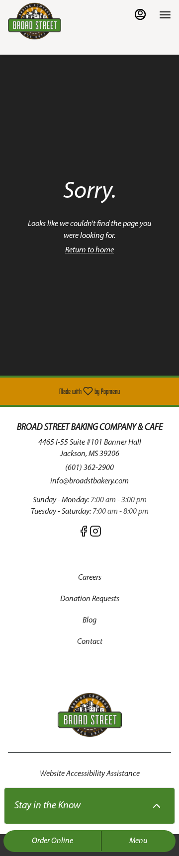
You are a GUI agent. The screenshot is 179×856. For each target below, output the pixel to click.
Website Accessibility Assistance (90, 774)
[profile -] (140, 14)
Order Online (52, 841)
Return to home (89, 250)
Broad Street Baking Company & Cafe (89, 715)
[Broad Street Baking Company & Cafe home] (52, 21)
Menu (138, 841)
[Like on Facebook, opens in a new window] (84, 534)
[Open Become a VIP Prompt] (157, 806)
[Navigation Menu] (165, 14)
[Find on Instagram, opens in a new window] (95, 534)
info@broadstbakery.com (89, 481)
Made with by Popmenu (63, 391)
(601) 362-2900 (89, 468)
